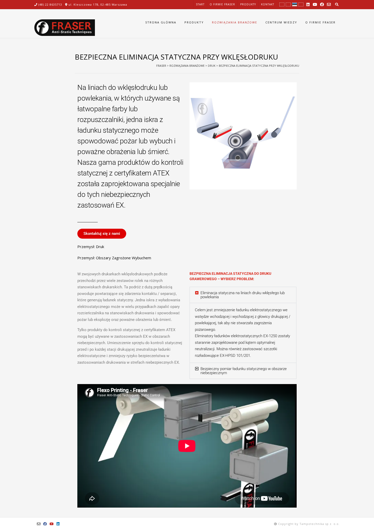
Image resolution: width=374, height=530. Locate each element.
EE (295, 4)
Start (200, 4)
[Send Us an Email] (328, 4)
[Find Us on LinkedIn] (308, 4)
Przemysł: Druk (90, 246)
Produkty (248, 4)
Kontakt (267, 4)
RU (301, 4)
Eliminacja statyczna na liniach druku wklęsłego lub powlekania (242, 295)
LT (282, 4)
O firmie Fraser (222, 4)
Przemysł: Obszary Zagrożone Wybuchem (114, 257)
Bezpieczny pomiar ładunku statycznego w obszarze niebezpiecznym (243, 370)
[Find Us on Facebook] (322, 4)
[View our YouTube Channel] (315, 4)
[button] (243, 295)
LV (289, 4)
